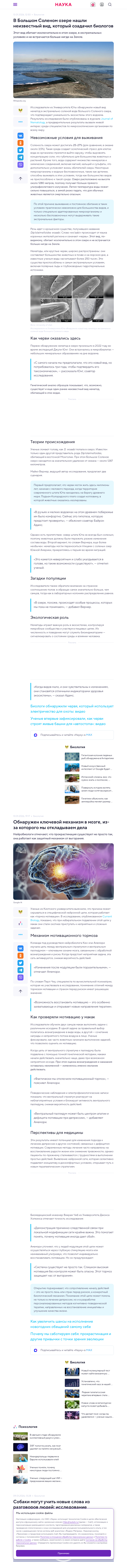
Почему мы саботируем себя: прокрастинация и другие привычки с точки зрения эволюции (70, 1336)
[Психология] (20, 923)
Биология (39, 14)
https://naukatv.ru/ (71, 1522)
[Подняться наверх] (20, 179)
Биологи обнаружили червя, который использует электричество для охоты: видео (72, 708)
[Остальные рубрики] (20, 122)
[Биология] (20, 110)
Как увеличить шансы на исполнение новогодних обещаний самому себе (61, 1324)
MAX (89, 735)
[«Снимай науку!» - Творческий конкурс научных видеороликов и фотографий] (93, 4)
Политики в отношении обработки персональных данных (66, 1536)
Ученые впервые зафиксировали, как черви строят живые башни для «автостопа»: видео (68, 721)
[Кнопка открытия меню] (15, 4)
